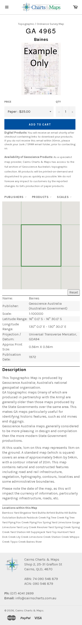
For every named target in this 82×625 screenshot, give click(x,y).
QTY (58, 101)
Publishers (14, 197)
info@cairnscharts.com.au (35, 598)
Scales (63, 197)
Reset (73, 292)
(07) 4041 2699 (21, 593)
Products (41, 197)
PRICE (7, 101)
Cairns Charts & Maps (29, 610)
